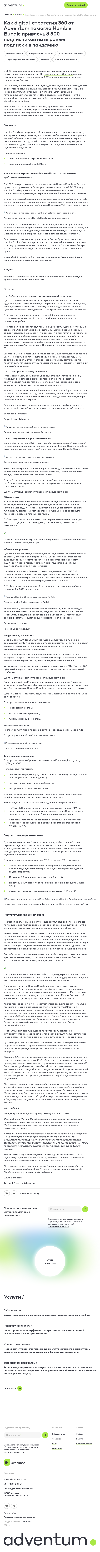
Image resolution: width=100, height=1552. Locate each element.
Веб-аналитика (14, 53)
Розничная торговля (66, 59)
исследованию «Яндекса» (58, 73)
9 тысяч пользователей (61, 227)
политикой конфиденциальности (61, 1225)
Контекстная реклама (71, 53)
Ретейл (45, 59)
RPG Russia (57, 660)
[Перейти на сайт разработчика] (27, 1521)
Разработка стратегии (41, 53)
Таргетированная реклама (20, 59)
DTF (77, 356)
